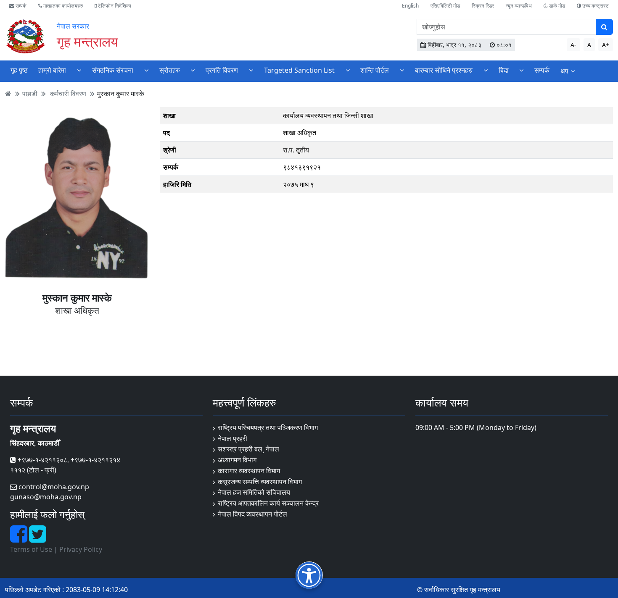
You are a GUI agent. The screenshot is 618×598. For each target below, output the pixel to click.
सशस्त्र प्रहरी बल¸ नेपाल (248, 449)
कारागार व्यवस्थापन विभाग (249, 470)
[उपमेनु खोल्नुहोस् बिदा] (521, 70)
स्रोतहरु (169, 70)
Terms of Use (31, 549)
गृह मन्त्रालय (87, 41)
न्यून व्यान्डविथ (519, 5)
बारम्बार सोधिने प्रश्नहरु (444, 70)
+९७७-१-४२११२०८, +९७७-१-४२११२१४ (68, 459)
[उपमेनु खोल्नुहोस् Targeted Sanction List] (347, 70)
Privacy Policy (80, 549)
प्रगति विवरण (222, 70)
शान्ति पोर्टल (374, 70)
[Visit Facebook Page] (19, 538)
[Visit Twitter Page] (37, 538)
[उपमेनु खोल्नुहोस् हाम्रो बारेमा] (79, 70)
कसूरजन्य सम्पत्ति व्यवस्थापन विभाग (260, 481)
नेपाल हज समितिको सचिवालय (254, 492)
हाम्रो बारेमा (52, 70)
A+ (605, 45)
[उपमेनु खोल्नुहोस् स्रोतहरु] (192, 70)
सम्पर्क (20, 5)
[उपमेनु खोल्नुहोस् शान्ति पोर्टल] (401, 70)
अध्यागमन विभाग (237, 459)
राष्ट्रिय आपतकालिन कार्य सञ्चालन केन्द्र (268, 503)
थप (564, 71)
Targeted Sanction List (299, 70)
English (410, 5)
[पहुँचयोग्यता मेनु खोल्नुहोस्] (309, 575)
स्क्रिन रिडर (483, 5)
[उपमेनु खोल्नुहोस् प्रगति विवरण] (251, 70)
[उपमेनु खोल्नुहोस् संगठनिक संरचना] (146, 70)
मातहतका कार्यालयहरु (62, 5)
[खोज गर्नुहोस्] (604, 27)
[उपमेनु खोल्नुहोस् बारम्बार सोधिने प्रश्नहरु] (485, 70)
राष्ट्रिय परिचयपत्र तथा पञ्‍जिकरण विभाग (268, 427)
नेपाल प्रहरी (232, 438)
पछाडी (29, 93)
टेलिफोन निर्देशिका (114, 5)
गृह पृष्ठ (19, 70)
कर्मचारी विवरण (68, 93)
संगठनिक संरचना (112, 70)
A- (573, 45)
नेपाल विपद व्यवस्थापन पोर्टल (252, 514)
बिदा (504, 70)
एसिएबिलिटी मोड (445, 5)
